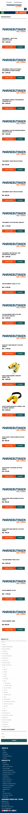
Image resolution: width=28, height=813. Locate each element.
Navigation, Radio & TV (8, 774)
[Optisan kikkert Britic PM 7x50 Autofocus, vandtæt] (14, 306)
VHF (4, 708)
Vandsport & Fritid (5, 726)
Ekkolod (5, 676)
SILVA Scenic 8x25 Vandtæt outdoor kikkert (13, 529)
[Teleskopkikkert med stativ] (14, 551)
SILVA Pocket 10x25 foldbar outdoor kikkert (13, 437)
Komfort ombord (5, 658)
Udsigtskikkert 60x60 (8, 621)
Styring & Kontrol (5, 722)
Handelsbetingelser (18, 2)
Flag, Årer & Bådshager (7, 655)
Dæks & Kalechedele (6, 649)
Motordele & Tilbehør (6, 662)
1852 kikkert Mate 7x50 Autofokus (12, 192)
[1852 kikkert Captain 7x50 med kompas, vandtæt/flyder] (14, 122)
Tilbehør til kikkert (8, 685)
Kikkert (5, 681)
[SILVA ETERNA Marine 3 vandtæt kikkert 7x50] (14, 367)
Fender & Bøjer (6, 768)
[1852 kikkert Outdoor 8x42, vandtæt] (14, 214)
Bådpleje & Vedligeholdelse (7, 646)
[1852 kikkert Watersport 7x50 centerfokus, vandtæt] (14, 244)
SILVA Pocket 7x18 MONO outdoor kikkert (12, 468)
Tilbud (4, 750)
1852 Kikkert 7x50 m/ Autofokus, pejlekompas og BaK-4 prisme (11, 69)
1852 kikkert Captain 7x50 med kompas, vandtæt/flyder (13, 131)
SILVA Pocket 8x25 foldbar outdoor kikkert (13, 499)
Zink (4, 791)
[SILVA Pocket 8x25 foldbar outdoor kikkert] (14, 490)
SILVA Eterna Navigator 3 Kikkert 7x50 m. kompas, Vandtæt (13, 407)
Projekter (5, 758)
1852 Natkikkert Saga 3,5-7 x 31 (11, 284)
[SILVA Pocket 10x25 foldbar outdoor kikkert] (14, 428)
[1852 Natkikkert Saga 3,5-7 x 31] (14, 275)
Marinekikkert (7, 683)
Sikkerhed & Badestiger (6, 720)
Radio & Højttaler (7, 699)
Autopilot (5, 671)
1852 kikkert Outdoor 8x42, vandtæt (13, 222)
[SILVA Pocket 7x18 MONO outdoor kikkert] (14, 459)
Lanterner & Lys (5, 660)
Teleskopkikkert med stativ (11, 560)
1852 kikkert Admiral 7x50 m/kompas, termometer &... (13, 100)
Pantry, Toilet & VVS (6, 713)
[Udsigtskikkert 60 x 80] (14, 582)
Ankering (4, 644)
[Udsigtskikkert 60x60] (14, 612)
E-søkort (5, 674)
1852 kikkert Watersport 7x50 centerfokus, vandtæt (11, 253)
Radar (5, 697)
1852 (3, 642)
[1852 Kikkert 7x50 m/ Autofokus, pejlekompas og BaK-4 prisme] (14, 60)
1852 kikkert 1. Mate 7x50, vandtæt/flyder (9, 39)
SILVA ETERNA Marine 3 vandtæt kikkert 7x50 (11, 376)
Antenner (5, 669)
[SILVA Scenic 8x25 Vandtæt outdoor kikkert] (14, 520)
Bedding (5, 752)
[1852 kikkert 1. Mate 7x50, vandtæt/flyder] (14, 30)
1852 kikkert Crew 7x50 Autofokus (12, 161)
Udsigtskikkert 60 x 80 (9, 590)
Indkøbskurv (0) (22, 12)
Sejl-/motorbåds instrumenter (9, 701)
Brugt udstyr (5, 797)
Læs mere (20, 47)
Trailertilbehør (5, 724)
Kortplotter (6, 692)
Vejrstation (6, 706)
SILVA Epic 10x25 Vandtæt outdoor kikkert (12, 345)
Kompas (5, 690)
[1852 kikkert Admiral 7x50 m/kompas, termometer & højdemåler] (14, 91)
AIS (4, 667)
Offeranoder (4, 710)
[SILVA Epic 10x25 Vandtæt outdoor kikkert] (14, 336)
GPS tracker (6, 678)
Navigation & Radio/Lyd (6, 665)
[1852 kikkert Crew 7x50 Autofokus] (14, 152)
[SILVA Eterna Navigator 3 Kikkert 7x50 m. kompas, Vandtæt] (14, 398)
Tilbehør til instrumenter (8, 704)
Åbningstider (9, 2)
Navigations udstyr (7, 694)
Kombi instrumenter (7, 688)
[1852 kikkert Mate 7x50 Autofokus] (14, 183)
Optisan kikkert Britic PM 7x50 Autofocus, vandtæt (11, 315)
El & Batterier (4, 651)
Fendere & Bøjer (5, 653)
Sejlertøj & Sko (5, 717)
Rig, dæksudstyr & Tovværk (7, 715)
